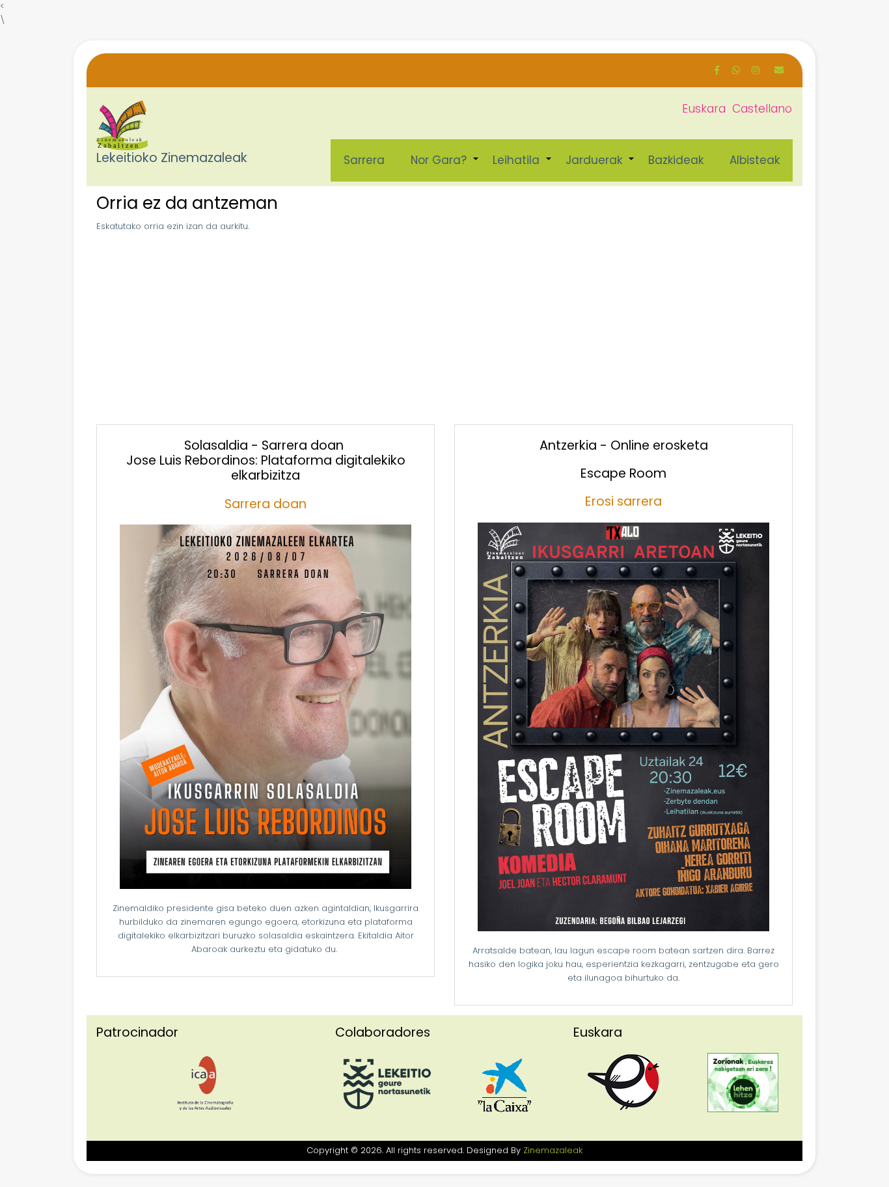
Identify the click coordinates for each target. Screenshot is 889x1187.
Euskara (704, 108)
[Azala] (122, 126)
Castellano (762, 108)
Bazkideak (676, 160)
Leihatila (523, 167)
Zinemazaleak (552, 1150)
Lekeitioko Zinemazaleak (171, 158)
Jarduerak (600, 167)
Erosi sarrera (623, 501)
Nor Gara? (445, 167)
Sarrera (364, 160)
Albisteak (755, 160)
